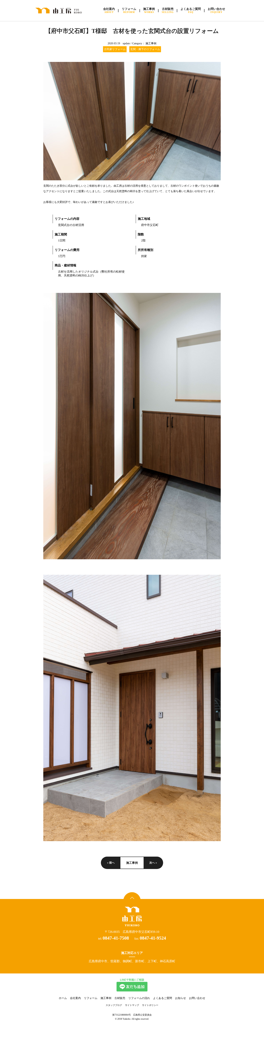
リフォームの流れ (139, 998)
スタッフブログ (114, 1005)
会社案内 (75, 998)
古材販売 (119, 998)
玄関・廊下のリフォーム (145, 49)
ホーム (63, 998)
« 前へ (111, 862)
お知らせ (180, 998)
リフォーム (90, 998)
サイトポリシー (150, 1005)
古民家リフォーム (115, 49)
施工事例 (151, 43)
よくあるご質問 (162, 998)
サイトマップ (132, 1005)
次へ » (153, 862)
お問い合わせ (197, 998)
